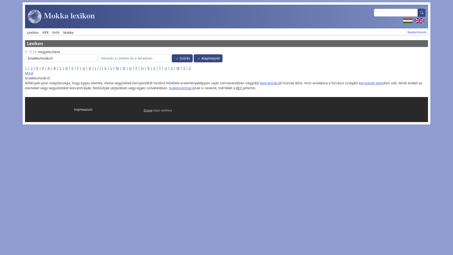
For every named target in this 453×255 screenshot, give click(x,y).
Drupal (148, 110)
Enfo (55, 32)
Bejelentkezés (417, 32)
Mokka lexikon (68, 15)
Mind (29, 73)
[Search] (422, 13)
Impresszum (83, 109)
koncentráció (270, 83)
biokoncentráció (181, 88)
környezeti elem (371, 83)
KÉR (45, 32)
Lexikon (33, 32)
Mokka (68, 32)
